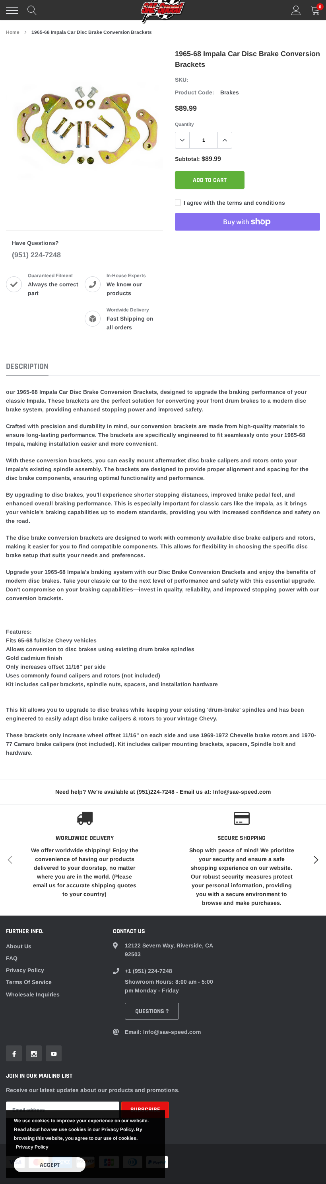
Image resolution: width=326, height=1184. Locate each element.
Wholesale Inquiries (33, 994)
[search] (32, 10)
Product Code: (194, 92)
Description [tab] (27, 367)
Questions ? (152, 1011)
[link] (14, 1053)
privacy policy (32, 1147)
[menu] (12, 10)
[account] (296, 10)
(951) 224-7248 (36, 255)
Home (12, 32)
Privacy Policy (25, 970)
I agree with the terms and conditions (233, 203)
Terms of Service (29, 982)
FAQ (11, 958)
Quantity (184, 124)
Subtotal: (187, 159)
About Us (18, 946)
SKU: (181, 79)
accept (50, 1165)
